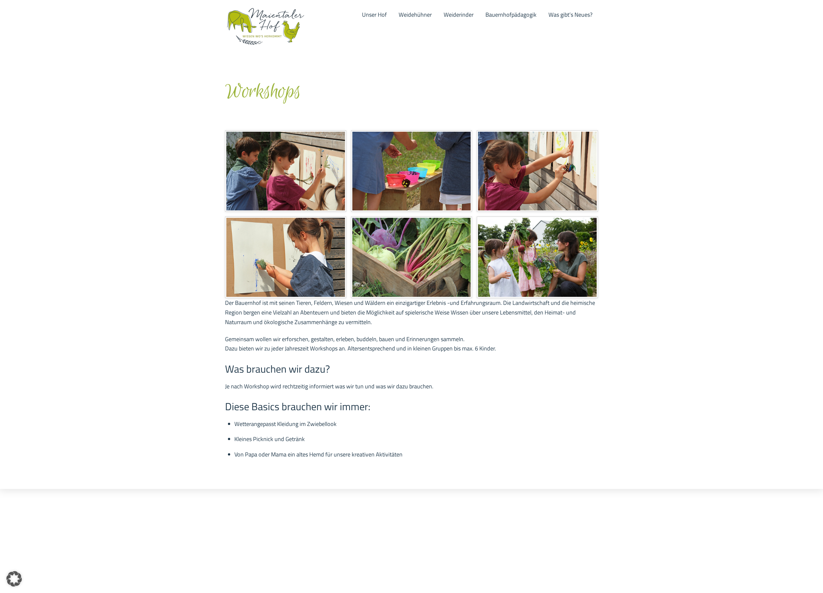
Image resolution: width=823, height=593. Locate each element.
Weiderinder (459, 14)
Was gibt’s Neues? (570, 14)
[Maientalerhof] (265, 42)
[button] (14, 579)
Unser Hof (374, 14)
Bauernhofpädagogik (511, 14)
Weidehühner (415, 14)
